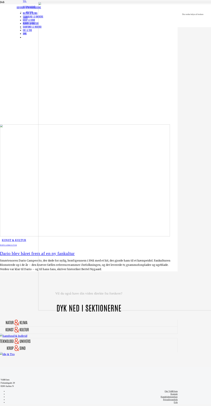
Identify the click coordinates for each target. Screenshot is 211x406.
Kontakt (174, 394)
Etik (176, 402)
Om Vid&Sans (171, 391)
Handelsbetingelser (169, 397)
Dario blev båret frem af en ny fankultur (37, 253)
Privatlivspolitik (170, 399)
